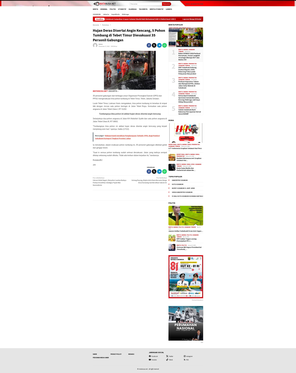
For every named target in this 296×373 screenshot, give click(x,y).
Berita (180, 49)
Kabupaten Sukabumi (180, 180)
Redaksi (131, 354)
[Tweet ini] (154, 45)
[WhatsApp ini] (164, 45)
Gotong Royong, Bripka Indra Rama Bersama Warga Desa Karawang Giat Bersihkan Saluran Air (149, 180)
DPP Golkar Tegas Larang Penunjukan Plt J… (186, 240)
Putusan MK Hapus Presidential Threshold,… (189, 248)
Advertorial (172, 144)
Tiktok (171, 360)
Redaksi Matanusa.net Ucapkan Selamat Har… (189, 159)
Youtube (154, 360)
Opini (193, 164)
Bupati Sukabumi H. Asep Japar (183, 188)
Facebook (154, 356)
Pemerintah (193, 63)
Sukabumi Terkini (184, 65)
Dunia (189, 144)
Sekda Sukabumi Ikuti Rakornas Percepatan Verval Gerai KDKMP (189, 112)
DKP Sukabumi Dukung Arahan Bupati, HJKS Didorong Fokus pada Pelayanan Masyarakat (187, 71)
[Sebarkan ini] (149, 45)
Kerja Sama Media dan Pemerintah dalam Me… (186, 169)
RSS (187, 360)
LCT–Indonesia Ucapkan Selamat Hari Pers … (185, 149)
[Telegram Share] (159, 45)
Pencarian (166, 4)
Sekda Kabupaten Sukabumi (182, 192)
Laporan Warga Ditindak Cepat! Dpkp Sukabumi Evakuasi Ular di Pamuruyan (193, 19)
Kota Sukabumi (177, 184)
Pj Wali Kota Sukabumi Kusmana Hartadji (187, 196)
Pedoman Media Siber (101, 358)
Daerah (185, 49)
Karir (95, 354)
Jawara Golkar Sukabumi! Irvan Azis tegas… (185, 231)
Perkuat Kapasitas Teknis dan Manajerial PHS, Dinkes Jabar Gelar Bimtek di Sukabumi (189, 85)
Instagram (189, 356)
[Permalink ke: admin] (95, 45)
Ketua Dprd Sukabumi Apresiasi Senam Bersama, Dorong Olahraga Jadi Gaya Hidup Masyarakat (189, 99)
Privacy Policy (116, 354)
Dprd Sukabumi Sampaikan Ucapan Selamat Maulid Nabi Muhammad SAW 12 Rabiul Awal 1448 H (119, 19)
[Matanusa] (104, 4)
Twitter (171, 356)
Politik (181, 227)
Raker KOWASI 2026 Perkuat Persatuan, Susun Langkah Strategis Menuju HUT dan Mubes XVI (189, 56)
